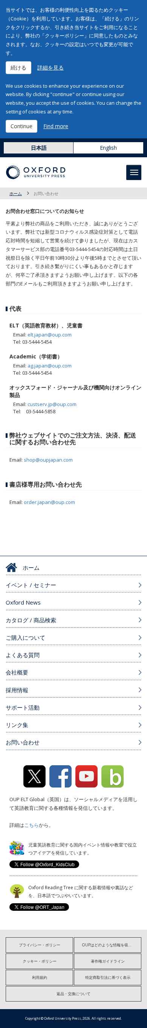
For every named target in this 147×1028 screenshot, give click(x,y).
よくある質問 (23, 655)
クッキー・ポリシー (40, 961)
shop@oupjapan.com (48, 459)
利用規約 (39, 977)
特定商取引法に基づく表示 (107, 977)
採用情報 (17, 690)
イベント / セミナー (31, 585)
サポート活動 (23, 707)
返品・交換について (73, 993)
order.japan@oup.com (49, 502)
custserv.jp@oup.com (52, 404)
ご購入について (25, 637)
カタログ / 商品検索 (31, 620)
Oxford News (23, 602)
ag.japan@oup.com (50, 365)
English (108, 147)
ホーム (15, 193)
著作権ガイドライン (108, 961)
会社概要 (17, 672)
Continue (21, 126)
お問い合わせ (23, 742)
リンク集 (17, 725)
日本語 (39, 147)
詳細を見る (50, 67)
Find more (55, 126)
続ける (18, 67)
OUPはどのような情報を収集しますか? (111, 944)
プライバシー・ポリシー (39, 944)
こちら (31, 825)
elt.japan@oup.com (50, 334)
